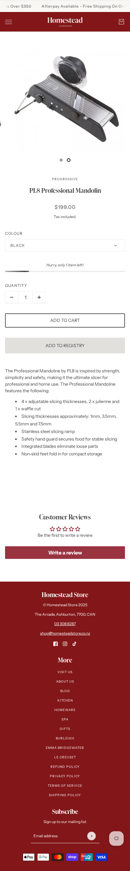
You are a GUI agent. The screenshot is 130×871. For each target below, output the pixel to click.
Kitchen (65, 700)
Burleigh (65, 738)
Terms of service (65, 786)
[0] (61, 160)
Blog (65, 691)
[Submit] (91, 836)
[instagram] (65, 643)
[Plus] (39, 297)
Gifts (65, 729)
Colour (14, 233)
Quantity (16, 285)
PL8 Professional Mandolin (65, 190)
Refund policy (65, 767)
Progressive (65, 179)
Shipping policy (65, 795)
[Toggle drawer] (8, 22)
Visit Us (65, 672)
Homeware (65, 710)
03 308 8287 (65, 623)
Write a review (65, 552)
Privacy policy (65, 776)
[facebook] (55, 643)
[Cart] (121, 21)
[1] (69, 160)
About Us (65, 681)
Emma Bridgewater (65, 748)
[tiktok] (74, 643)
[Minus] (11, 297)
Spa (65, 719)
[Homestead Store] (65, 22)
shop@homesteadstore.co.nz (65, 633)
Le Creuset (65, 757)
